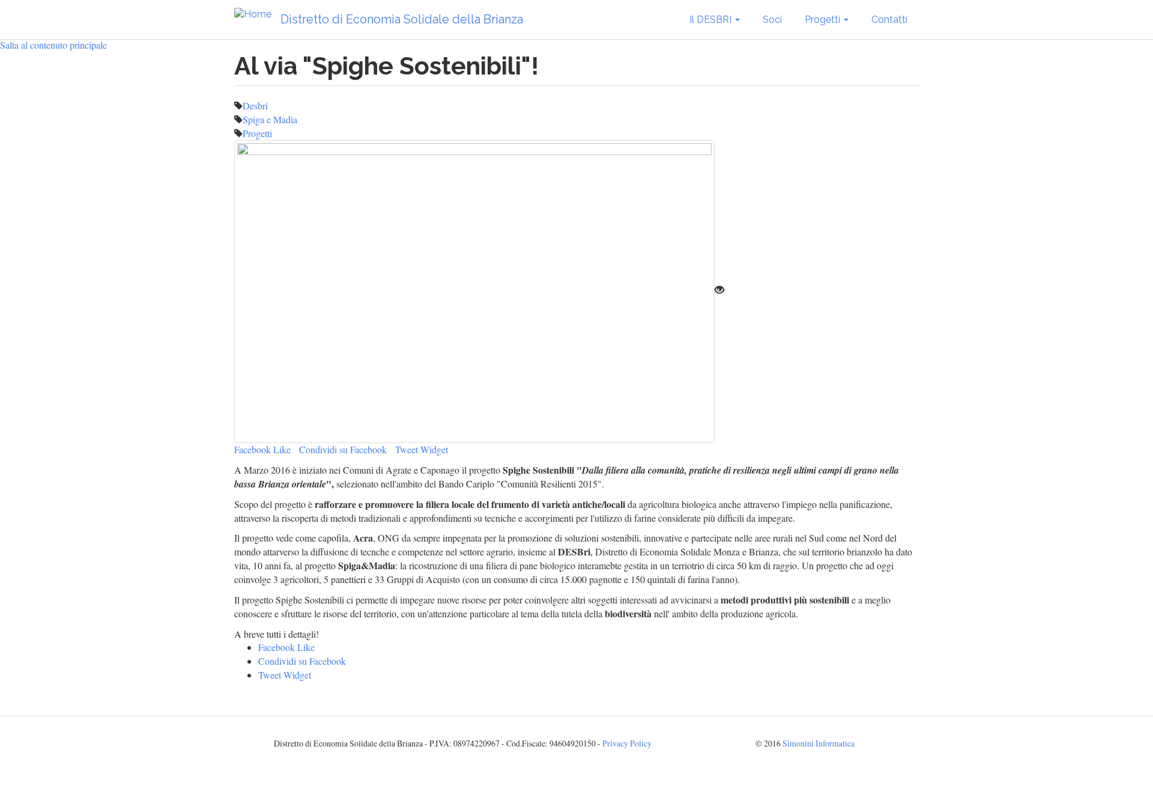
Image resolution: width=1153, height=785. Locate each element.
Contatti (889, 19)
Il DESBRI (711, 19)
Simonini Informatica (818, 743)
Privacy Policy (627, 743)
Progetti (824, 19)
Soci (772, 19)
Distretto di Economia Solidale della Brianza (401, 19)
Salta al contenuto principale (53, 44)
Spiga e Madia (270, 119)
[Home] (257, 15)
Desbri (255, 105)
